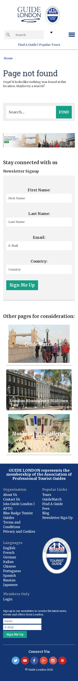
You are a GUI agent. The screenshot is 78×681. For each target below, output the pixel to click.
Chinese (9, 566)
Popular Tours (49, 45)
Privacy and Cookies (19, 532)
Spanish (9, 576)
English (9, 548)
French (8, 553)
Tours (46, 495)
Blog (45, 513)
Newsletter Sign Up (57, 518)
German (9, 557)
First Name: (39, 190)
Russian (9, 580)
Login (7, 599)
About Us (10, 495)
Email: (39, 237)
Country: (39, 261)
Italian (8, 562)
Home (8, 58)
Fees (46, 509)
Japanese (10, 585)
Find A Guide (27, 45)
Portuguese (12, 571)
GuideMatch (52, 499)
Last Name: (39, 213)
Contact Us (11, 499)
